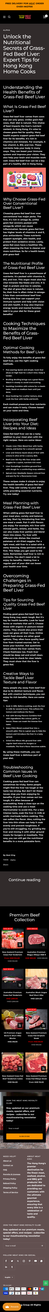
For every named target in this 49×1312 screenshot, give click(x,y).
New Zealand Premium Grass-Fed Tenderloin (12, 953)
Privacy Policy (9, 1179)
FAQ (5, 1170)
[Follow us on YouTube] (35, 1261)
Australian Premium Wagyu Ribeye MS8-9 (36, 953)
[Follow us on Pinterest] (30, 1261)
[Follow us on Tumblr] (12, 1267)
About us (7, 1161)
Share (5, 865)
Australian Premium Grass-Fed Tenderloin (12, 993)
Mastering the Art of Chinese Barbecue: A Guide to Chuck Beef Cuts (22, 891)
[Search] (9, 17)
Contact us (8, 1165)
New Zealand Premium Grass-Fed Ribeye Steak (36, 1077)
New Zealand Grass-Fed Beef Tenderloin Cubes (12, 1077)
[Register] (42, 1245)
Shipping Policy (10, 1188)
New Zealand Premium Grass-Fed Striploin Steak (36, 1035)
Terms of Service (10, 1192)
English (7, 1277)
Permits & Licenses (11, 1174)
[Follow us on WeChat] (41, 1261)
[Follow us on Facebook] (6, 1261)
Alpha (6, 30)
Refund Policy (9, 1183)
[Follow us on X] (18, 1261)
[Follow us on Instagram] (24, 1261)
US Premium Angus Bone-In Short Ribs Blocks (12, 1035)
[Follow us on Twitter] (12, 1261)
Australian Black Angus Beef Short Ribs (36, 993)
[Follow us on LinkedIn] (6, 1267)
